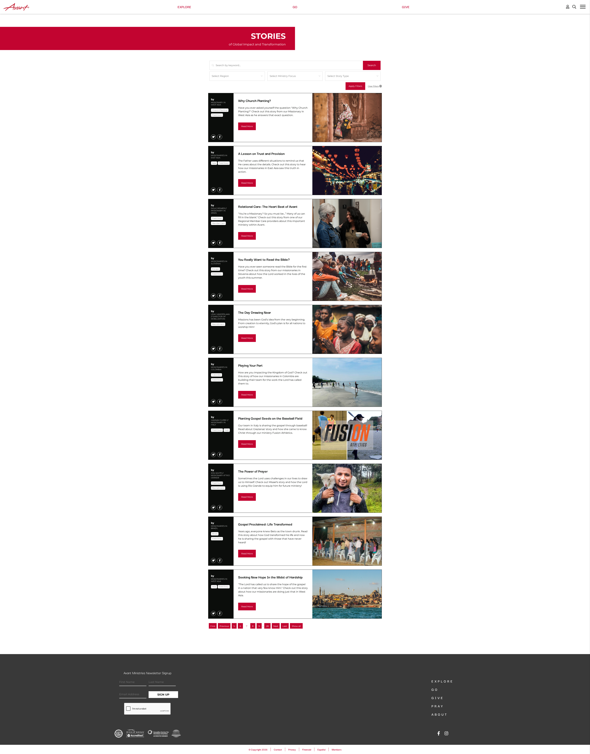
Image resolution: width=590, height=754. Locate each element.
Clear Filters (373, 86)
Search (372, 65)
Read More (247, 126)
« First (213, 627)
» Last (285, 627)
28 (267, 626)
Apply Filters (355, 86)
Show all (296, 626)
